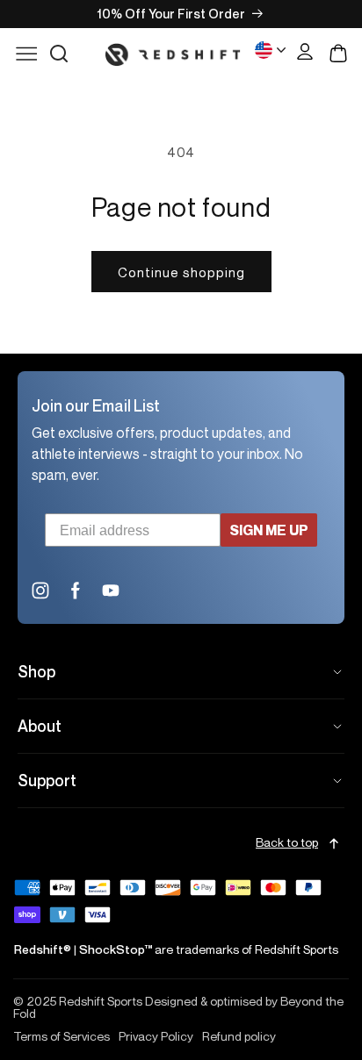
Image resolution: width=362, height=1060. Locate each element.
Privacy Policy (156, 1036)
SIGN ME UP (268, 530)
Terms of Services (61, 1036)
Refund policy (239, 1036)
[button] (59, 53)
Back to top (287, 842)
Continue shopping (181, 272)
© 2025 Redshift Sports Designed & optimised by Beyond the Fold (178, 1007)
